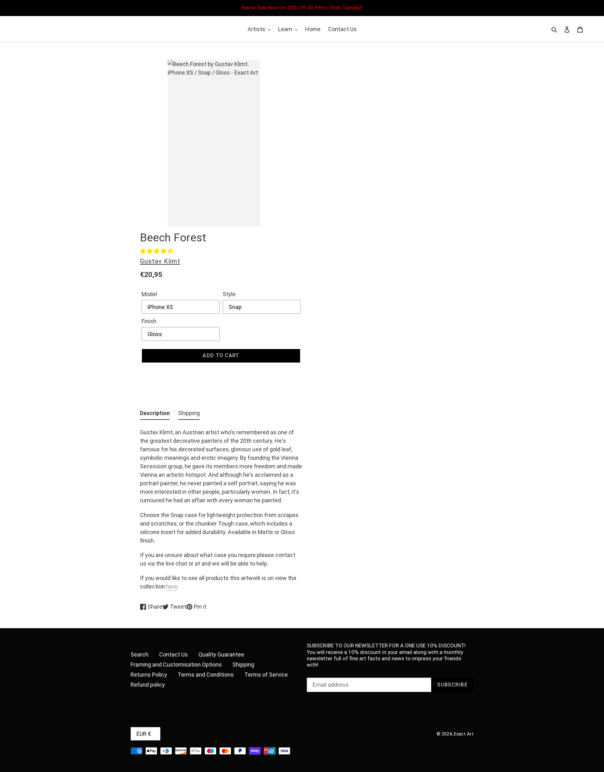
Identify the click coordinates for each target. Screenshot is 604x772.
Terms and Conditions (206, 674)
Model (149, 294)
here (171, 586)
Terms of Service (266, 674)
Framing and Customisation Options (176, 664)
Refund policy (148, 684)
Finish (149, 321)
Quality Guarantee (221, 654)
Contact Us (173, 654)
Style (229, 294)
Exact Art (463, 734)
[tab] (155, 414)
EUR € (144, 733)
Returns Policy (149, 674)
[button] (156, 251)
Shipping (243, 664)
